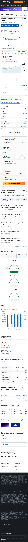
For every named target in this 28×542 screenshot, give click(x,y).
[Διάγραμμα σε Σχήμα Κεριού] (2, 51)
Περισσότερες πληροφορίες (11, 39)
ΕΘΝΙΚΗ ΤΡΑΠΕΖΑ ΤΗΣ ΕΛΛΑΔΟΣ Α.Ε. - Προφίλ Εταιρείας (12, 388)
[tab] (7, 256)
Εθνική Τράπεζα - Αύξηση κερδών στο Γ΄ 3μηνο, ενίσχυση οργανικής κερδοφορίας (12, 239)
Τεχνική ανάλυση (7, 251)
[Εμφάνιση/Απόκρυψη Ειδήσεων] (9, 51)
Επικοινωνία (4, 469)
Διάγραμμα (9, 45)
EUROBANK (4, 409)
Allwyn (26, 409)
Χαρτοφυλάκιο (18, 466)
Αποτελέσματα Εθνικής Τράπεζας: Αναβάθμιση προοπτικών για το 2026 (11, 215)
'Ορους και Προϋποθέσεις (6, 524)
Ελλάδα (19, 5)
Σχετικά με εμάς (5, 463)
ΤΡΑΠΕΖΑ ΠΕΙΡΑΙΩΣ (17, 409)
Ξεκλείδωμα (22, 85)
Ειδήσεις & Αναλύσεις (20, 45)
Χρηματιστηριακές (22, 397)
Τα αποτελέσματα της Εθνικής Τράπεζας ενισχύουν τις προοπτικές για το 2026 (12, 206)
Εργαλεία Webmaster (20, 469)
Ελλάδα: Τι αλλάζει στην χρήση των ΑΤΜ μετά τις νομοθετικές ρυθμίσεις (12, 223)
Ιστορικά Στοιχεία (10, 48)
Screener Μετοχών (11, 5)
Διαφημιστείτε (4, 466)
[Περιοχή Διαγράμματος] (4, 51)
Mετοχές (3, 5)
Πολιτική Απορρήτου (5, 528)
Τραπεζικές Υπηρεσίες (21, 395)
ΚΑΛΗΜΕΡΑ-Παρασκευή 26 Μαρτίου (11, 231)
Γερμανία (24, 400)
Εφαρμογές (17, 463)
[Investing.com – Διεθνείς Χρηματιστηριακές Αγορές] (8, 2)
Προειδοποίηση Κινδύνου (6, 533)
